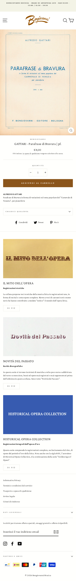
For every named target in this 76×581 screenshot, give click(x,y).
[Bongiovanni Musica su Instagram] (5, 544)
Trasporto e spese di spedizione (17, 491)
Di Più (11, 467)
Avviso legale (9, 496)
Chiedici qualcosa (17, 211)
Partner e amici (13, 556)
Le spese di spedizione (31, 153)
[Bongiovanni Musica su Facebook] (12, 544)
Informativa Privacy (12, 480)
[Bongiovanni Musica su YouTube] (20, 544)
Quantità (38, 165)
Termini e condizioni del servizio (17, 485)
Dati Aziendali (12, 512)
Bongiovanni (38, 139)
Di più (11, 308)
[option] (38, 4)
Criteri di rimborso (11, 501)
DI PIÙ (11, 386)
